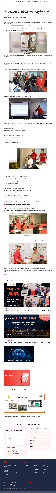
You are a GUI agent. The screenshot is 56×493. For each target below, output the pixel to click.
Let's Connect (16, 453)
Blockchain (25, 468)
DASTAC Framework (22, 488)
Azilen (5, 4)
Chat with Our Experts (40, 428)
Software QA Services (7, 473)
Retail (14, 469)
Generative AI (26, 465)
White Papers (36, 469)
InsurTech (15, 468)
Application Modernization (8, 474)
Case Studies (35, 465)
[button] (21, 1)
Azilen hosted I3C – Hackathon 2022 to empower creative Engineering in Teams (22, 416)
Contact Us (46, 1)
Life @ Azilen (45, 468)
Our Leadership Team (46, 466)
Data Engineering (6, 475)
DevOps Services (6, 477)
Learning (35, 468)
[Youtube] (15, 482)
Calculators (35, 472)
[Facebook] (11, 482)
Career (44, 472)
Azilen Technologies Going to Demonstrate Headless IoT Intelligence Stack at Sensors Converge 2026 (27, 366)
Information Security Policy (13, 488)
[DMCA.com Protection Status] (6, 485)
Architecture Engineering (7, 469)
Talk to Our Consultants (32, 428)
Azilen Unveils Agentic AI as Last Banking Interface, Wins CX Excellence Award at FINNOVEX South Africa (28, 310)
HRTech (15, 465)
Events (9, 4)
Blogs (34, 466)
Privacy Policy (15, 451)
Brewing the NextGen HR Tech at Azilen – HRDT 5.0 (16, 389)
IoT (24, 466)
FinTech (15, 466)
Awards (44, 469)
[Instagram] (9, 482)
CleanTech (15, 472)
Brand (44, 465)
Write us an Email (48, 428)
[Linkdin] (13, 482)
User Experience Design (7, 467)
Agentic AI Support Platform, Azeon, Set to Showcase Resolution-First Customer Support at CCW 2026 (27, 342)
